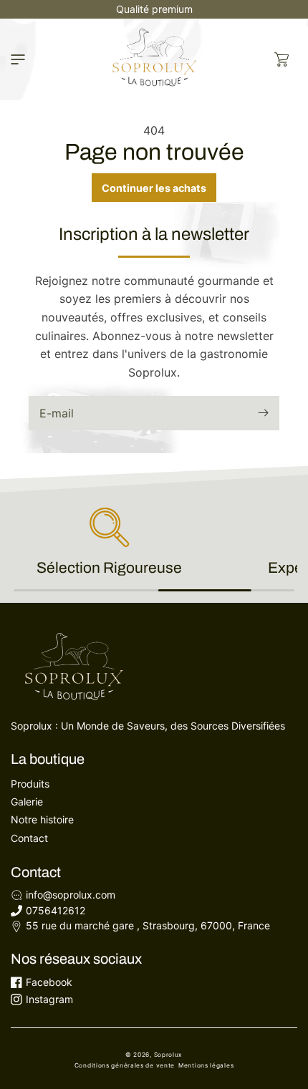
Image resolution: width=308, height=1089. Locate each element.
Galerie (27, 801)
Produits (30, 784)
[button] (18, 59)
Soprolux (168, 1054)
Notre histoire (42, 819)
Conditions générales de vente (124, 1065)
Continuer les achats (154, 188)
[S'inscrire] (263, 413)
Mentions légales (206, 1065)
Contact (29, 838)
